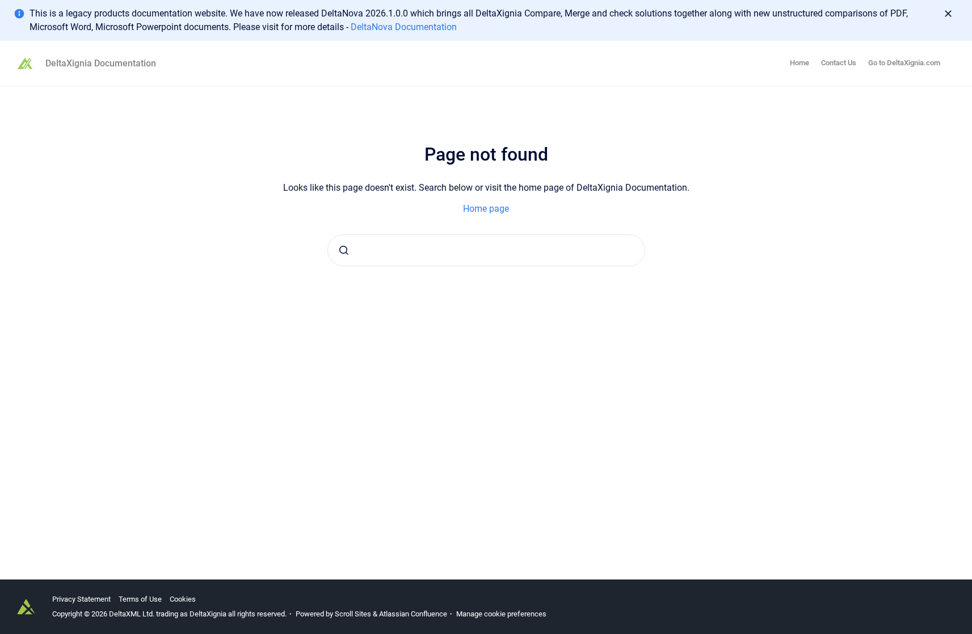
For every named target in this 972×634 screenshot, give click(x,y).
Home (799, 62)
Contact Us (838, 62)
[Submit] (344, 250)
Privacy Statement (81, 599)
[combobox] (486, 250)
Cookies (183, 599)
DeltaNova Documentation (404, 27)
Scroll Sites (353, 614)
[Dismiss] (948, 13)
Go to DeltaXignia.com (904, 62)
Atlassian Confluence (413, 614)
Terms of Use (140, 599)
